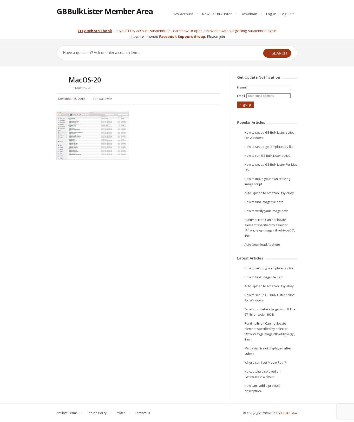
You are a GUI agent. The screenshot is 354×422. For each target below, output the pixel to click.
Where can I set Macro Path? (265, 362)
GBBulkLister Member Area (105, 11)
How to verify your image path (266, 211)
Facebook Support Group (182, 36)
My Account (183, 13)
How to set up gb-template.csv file (269, 146)
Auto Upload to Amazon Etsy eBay (269, 193)
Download (249, 13)
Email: (241, 96)
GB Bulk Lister (287, 413)
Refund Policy (97, 413)
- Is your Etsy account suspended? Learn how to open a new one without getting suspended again (194, 30)
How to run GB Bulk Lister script (267, 155)
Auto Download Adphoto (262, 244)
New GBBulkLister (217, 13)
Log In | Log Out (280, 13)
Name (241, 87)
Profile (120, 413)
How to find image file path (263, 202)
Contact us (142, 413)
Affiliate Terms (67, 413)
